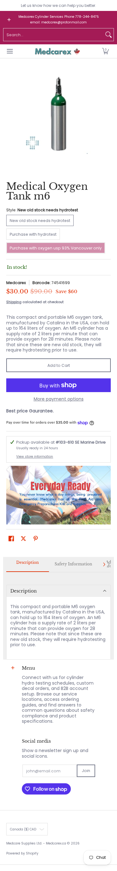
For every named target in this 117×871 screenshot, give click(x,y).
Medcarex (16, 282)
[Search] (109, 34)
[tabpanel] (58, 616)
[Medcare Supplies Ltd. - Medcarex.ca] (56, 51)
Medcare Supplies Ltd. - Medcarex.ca (36, 843)
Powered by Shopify (22, 853)
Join (86, 770)
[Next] (104, 564)
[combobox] (53, 34)
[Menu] (9, 51)
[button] (105, 51)
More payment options (59, 399)
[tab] (27, 564)
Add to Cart (58, 365)
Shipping (14, 301)
